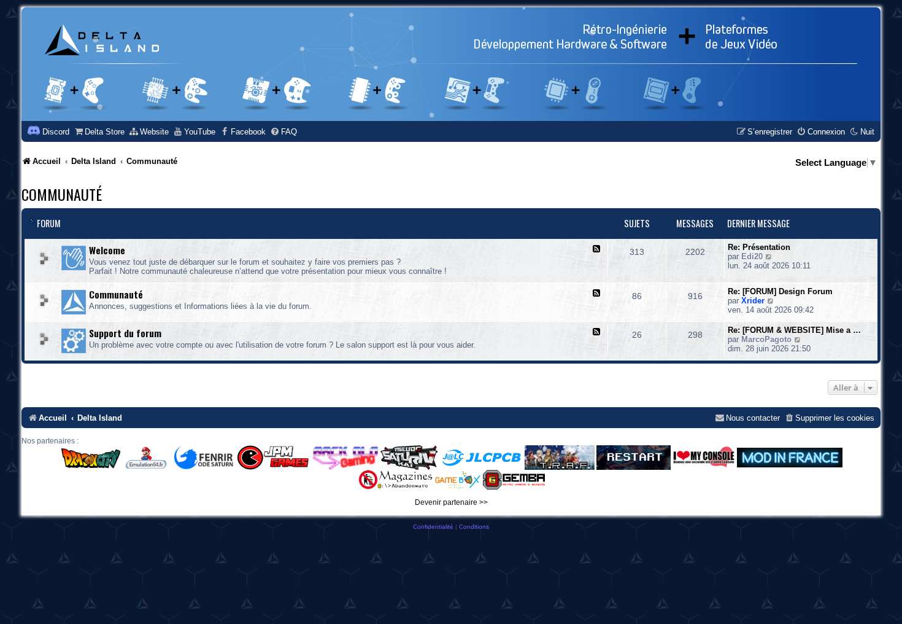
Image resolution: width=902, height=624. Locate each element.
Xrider (753, 300)
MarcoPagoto (766, 339)
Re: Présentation (759, 247)
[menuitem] (99, 132)
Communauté (61, 194)
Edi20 (752, 256)
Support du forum (125, 333)
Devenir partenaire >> (451, 502)
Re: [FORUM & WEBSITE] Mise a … (794, 330)
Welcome (107, 250)
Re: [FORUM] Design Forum (780, 291)
